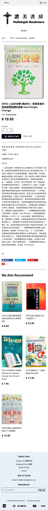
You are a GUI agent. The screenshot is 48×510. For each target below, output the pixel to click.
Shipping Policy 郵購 (24, 464)
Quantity (5, 126)
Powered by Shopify (33, 501)
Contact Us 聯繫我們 (24, 461)
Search (24, 471)
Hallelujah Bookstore (18, 501)
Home (3, 38)
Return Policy (24, 467)
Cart (44, 3)
